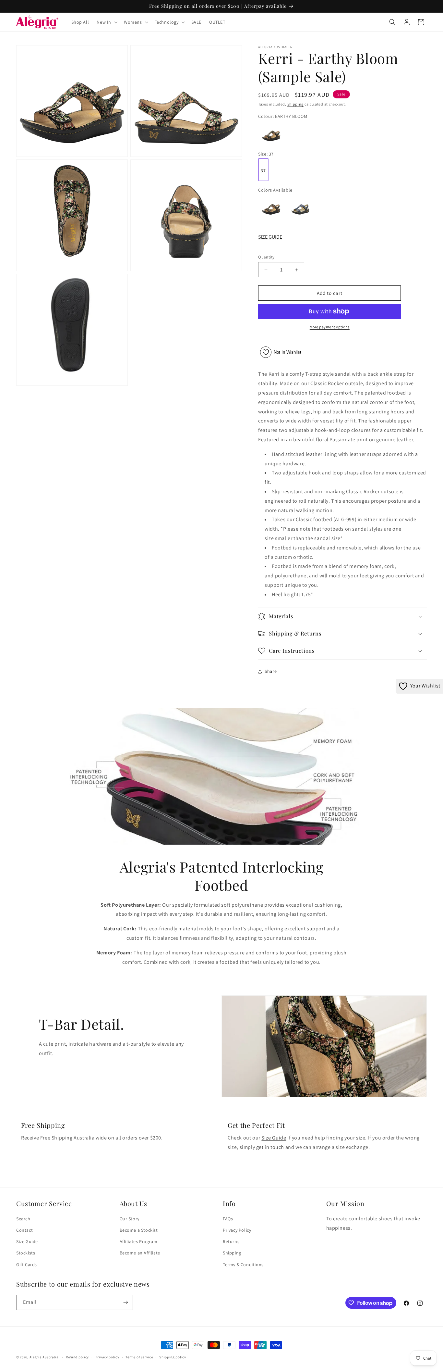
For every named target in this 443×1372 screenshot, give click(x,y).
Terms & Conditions (243, 1264)
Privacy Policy (237, 1230)
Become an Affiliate (140, 1253)
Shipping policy (172, 1357)
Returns (231, 1241)
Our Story (129, 1219)
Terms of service (139, 1357)
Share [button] (271, 671)
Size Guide (273, 1137)
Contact (24, 1230)
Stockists (25, 1253)
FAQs (228, 1219)
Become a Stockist (139, 1230)
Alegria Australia (44, 1357)
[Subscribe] (125, 1302)
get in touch (270, 1147)
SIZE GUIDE (270, 236)
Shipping (295, 104)
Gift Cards (26, 1264)
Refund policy (77, 1357)
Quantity (266, 257)
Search (23, 1219)
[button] (106, 22)
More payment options (330, 326)
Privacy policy (107, 1357)
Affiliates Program (139, 1241)
